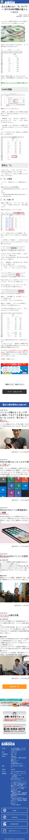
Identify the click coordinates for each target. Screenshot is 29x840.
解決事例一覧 (14, 686)
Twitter (14, 810)
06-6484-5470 (14, 824)
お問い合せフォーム (14, 831)
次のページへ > (19, 384)
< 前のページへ (9, 384)
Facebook (14, 817)
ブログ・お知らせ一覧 (14, 392)
